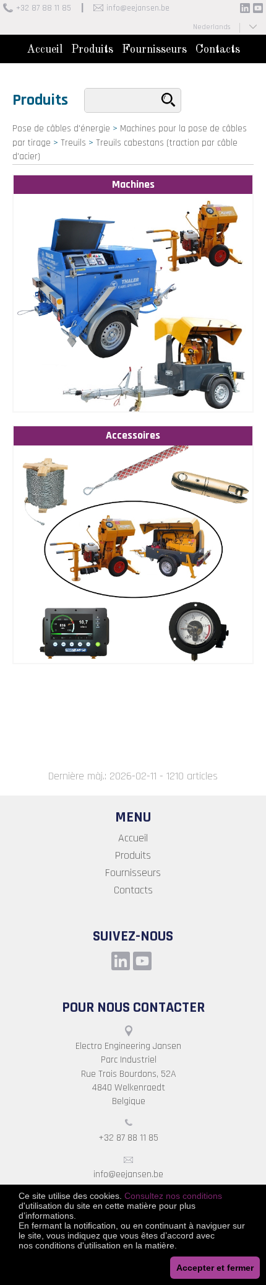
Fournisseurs (154, 49)
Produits (92, 49)
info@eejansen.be (137, 8)
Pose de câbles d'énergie (61, 128)
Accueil (44, 49)
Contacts (217, 49)
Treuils (73, 143)
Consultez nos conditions (173, 1196)
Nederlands (211, 27)
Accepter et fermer (215, 1268)
